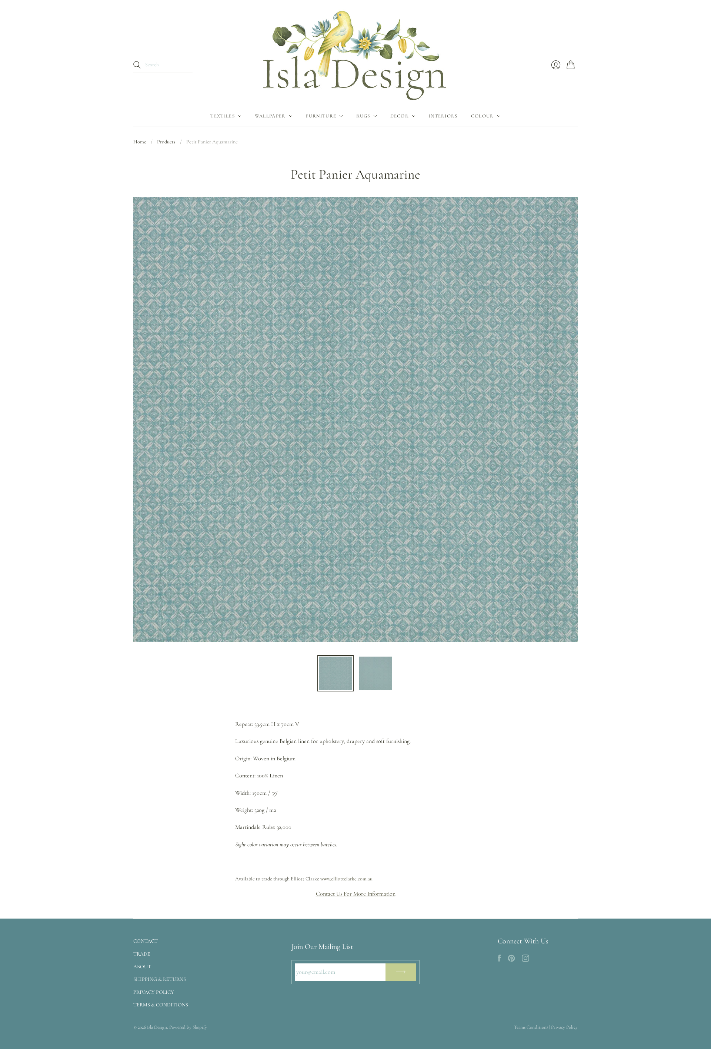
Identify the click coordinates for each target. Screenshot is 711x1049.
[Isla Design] (355, 53)
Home (139, 142)
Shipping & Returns (159, 979)
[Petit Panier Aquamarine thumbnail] (335, 673)
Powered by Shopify (188, 1027)
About (142, 966)
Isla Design (157, 1027)
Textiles (222, 116)
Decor (399, 116)
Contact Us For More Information (355, 893)
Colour (482, 116)
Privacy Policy (153, 992)
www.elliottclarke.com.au (346, 879)
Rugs (363, 116)
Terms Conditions (531, 1027)
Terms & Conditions (160, 1005)
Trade (141, 954)
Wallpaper (270, 116)
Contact (145, 941)
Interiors (443, 116)
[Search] (137, 65)
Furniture (321, 116)
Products (166, 142)
